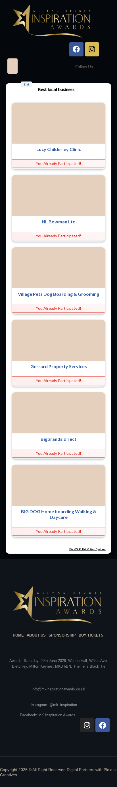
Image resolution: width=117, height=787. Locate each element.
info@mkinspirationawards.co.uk (58, 689)
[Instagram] (92, 49)
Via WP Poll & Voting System (87, 549)
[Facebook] (76, 49)
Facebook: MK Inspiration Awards (47, 715)
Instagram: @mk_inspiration (54, 705)
